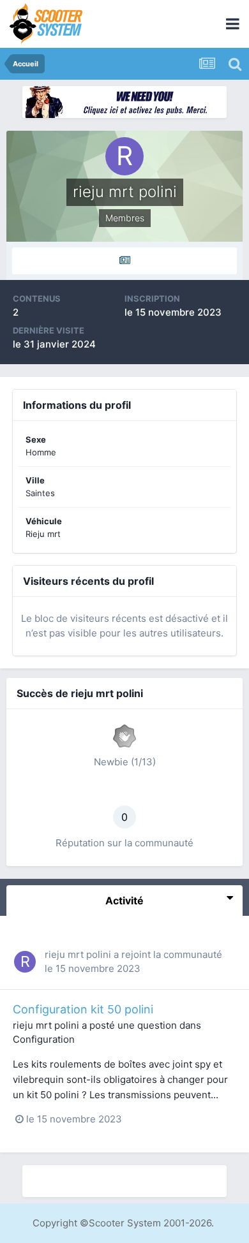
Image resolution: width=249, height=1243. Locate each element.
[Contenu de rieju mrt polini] (124, 261)
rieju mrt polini (78, 954)
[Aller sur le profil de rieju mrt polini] (25, 962)
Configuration (44, 1039)
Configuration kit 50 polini (83, 1009)
